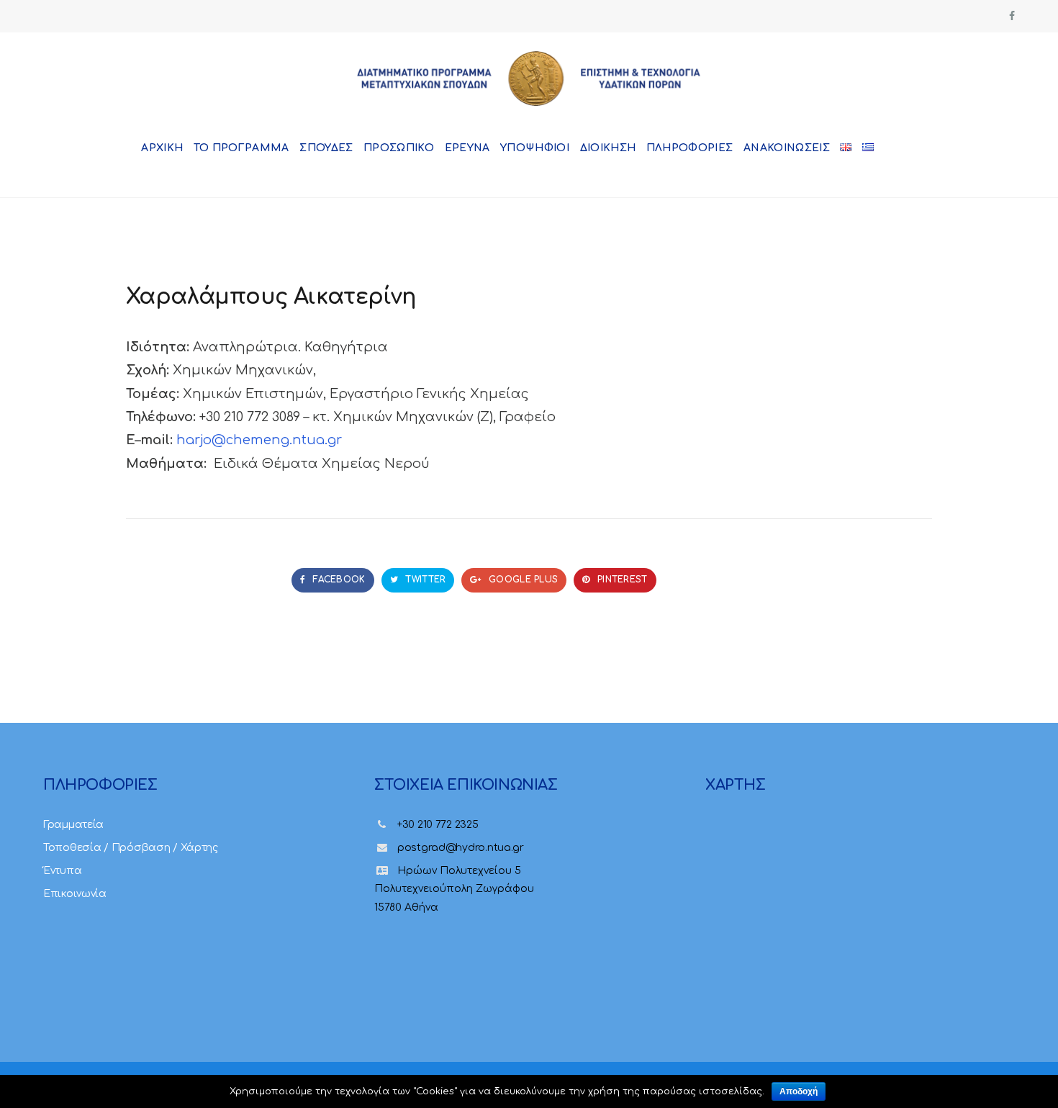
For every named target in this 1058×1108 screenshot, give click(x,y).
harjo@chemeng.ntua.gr (259, 440)
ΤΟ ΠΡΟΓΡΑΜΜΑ (241, 148)
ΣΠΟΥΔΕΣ (326, 148)
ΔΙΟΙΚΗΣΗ (608, 148)
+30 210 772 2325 (438, 824)
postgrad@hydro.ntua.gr (460, 847)
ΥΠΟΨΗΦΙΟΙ (534, 148)
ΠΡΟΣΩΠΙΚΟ (398, 148)
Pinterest (621, 580)
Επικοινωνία (75, 893)
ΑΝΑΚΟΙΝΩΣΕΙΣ (786, 148)
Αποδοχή (798, 1091)
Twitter (424, 580)
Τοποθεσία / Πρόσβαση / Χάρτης (130, 847)
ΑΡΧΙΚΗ (162, 148)
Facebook (337, 580)
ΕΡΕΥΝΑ (467, 148)
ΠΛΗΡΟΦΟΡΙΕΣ (689, 148)
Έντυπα (62, 870)
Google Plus (522, 580)
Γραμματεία (73, 824)
